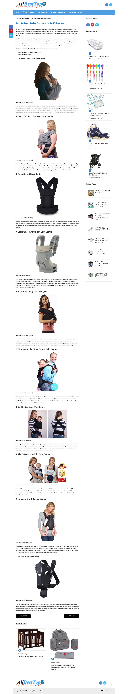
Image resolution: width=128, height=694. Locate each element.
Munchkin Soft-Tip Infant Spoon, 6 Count (99, 85)
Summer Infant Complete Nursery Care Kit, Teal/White (99, 114)
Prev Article (24, 616)
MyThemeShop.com (106, 691)
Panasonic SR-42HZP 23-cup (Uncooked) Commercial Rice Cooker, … (98, 276)
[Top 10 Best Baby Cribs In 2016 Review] (31, 639)
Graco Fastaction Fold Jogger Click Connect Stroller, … (98, 174)
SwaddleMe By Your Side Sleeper (99, 56)
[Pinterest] (92, 24)
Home (17, 12)
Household (43, 12)
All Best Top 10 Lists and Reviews (35, 691)
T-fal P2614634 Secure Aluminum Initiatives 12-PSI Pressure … (102, 240)
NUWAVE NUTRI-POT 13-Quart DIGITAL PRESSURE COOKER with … (102, 217)
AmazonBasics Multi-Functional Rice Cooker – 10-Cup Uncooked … (103, 252)
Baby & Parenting (76, 12)
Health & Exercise (58, 12)
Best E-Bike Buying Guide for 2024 (102, 192)
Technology (29, 12)
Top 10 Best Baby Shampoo (25, 54)
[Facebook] (88, 24)
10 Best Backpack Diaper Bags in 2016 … (99, 144)
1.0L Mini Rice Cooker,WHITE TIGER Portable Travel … (101, 229)
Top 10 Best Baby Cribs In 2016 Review (30, 657)
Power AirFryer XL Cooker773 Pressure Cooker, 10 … (101, 263)
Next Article (71, 616)
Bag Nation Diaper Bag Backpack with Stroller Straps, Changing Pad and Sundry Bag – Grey (63, 667)
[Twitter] (97, 24)
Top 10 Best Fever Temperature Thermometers (29, 52)
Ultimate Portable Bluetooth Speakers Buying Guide (101, 204)
